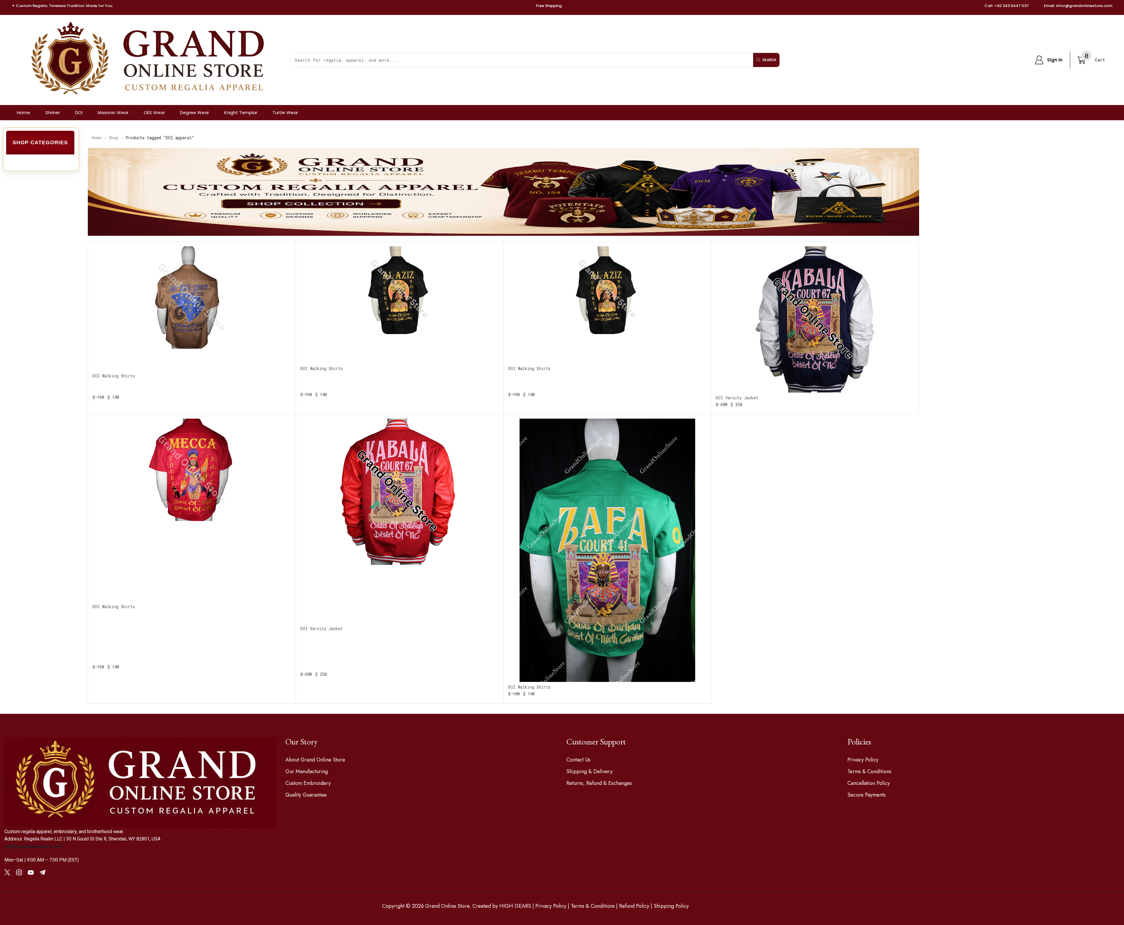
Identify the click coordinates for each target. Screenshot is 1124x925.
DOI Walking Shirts (113, 376)
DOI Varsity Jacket (737, 397)
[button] (1049, 60)
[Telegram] (42, 872)
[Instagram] (19, 872)
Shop (113, 137)
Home (96, 137)
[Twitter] (7, 872)
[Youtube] (31, 872)
